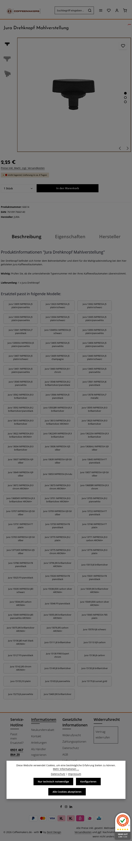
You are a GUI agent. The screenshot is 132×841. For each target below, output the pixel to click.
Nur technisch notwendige (53, 781)
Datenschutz (70, 748)
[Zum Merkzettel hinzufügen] (123, 46)
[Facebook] (61, 807)
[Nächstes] (127, 148)
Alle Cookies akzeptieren (67, 791)
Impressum (74, 774)
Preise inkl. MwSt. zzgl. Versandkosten (23, 168)
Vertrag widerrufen (103, 734)
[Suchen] (90, 10)
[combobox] (70, 10)
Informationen (43, 719)
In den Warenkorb (67, 188)
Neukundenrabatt (42, 730)
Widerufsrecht (71, 735)
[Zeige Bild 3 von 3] (125, 102)
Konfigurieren (88, 781)
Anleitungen (39, 743)
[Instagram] (66, 807)
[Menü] (100, 10)
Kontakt (36, 736)
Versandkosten (83, 832)
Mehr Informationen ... (66, 769)
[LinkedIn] (70, 807)
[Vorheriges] (120, 148)
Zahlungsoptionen (74, 741)
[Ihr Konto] (116, 10)
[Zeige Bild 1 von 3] (125, 93)
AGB (65, 754)
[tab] (26, 236)
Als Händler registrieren (38, 752)
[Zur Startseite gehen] (22, 10)
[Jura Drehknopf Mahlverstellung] (74, 95)
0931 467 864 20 (16, 752)
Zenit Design (54, 832)
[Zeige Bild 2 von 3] (125, 97)
